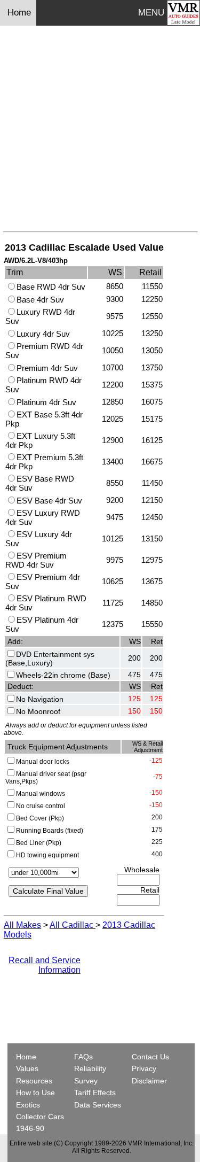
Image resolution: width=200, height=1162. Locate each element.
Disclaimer (149, 1080)
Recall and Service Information (45, 965)
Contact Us (150, 1056)
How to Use (35, 1092)
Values (27, 1068)
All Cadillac (72, 924)
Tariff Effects (95, 1092)
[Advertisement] (100, 131)
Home (20, 12)
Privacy (144, 1068)
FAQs (83, 1056)
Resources (34, 1080)
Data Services (97, 1105)
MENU (151, 12)
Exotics (28, 1105)
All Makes (22, 924)
